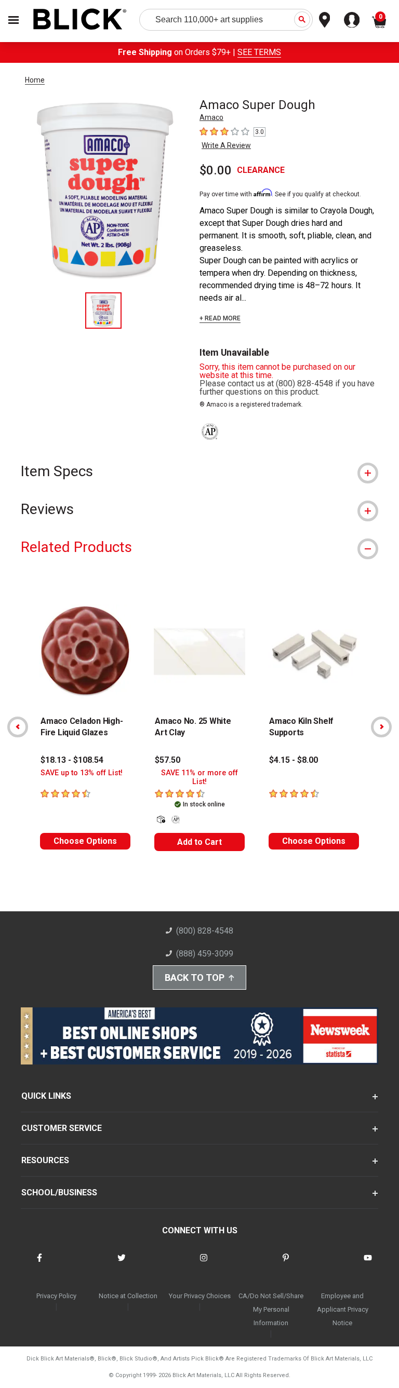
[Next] (381, 727)
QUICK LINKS (46, 1096)
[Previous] (17, 727)
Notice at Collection (128, 1296)
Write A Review (226, 145)
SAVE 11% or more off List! (199, 777)
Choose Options (85, 841)
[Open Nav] (13, 20)
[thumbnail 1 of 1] (103, 310)
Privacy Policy (56, 1296)
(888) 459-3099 (204, 954)
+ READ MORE (220, 318)
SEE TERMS (259, 52)
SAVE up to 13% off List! (82, 773)
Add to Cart (199, 842)
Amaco (211, 117)
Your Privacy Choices (200, 1296)
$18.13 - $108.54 (72, 760)
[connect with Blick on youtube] (367, 1264)
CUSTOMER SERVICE (61, 1128)
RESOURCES (45, 1160)
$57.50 (167, 760)
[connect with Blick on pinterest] (285, 1264)
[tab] (199, 471)
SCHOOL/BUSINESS (59, 1192)
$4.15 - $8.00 (293, 760)
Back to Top (194, 977)
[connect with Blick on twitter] (121, 1264)
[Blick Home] (80, 20)
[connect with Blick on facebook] (39, 1264)
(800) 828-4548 (204, 931)
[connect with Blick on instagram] (203, 1264)
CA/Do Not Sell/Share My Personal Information (270, 1309)
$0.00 (216, 170)
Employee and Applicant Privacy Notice (342, 1309)
